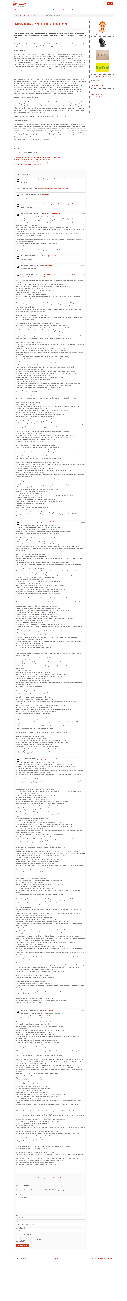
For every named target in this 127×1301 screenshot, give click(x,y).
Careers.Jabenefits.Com (51, 522)
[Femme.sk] (22, 3)
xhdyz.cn (46, 194)
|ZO (105, 1258)
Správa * (18, 1195)
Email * (18, 1221)
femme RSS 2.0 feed (97, 94)
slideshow (22, 149)
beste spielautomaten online (52, 213)
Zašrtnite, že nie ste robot (23, 1234)
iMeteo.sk (108, 76)
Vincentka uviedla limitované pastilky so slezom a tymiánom (34, 162)
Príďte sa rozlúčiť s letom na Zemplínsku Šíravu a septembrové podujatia (38, 167)
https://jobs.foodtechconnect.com (53, 256)
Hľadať (110, 3)
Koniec (62, 1178)
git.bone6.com (49, 1010)
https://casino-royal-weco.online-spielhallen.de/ (57, 179)
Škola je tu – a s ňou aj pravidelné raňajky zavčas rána (32, 164)
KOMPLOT (110, 1258)
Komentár (83, 179)
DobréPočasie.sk (99, 76)
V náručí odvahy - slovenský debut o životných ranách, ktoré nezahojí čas (38, 157)
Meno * (18, 1215)
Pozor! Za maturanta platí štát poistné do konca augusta (33, 159)
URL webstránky (21, 1228)
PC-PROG (101, 1258)
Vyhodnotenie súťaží (97, 85)
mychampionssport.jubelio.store (53, 759)
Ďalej (55, 1178)
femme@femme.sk (102, 35)
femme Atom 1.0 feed (97, 97)
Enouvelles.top (49, 265)
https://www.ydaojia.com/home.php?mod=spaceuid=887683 (60, 204)
